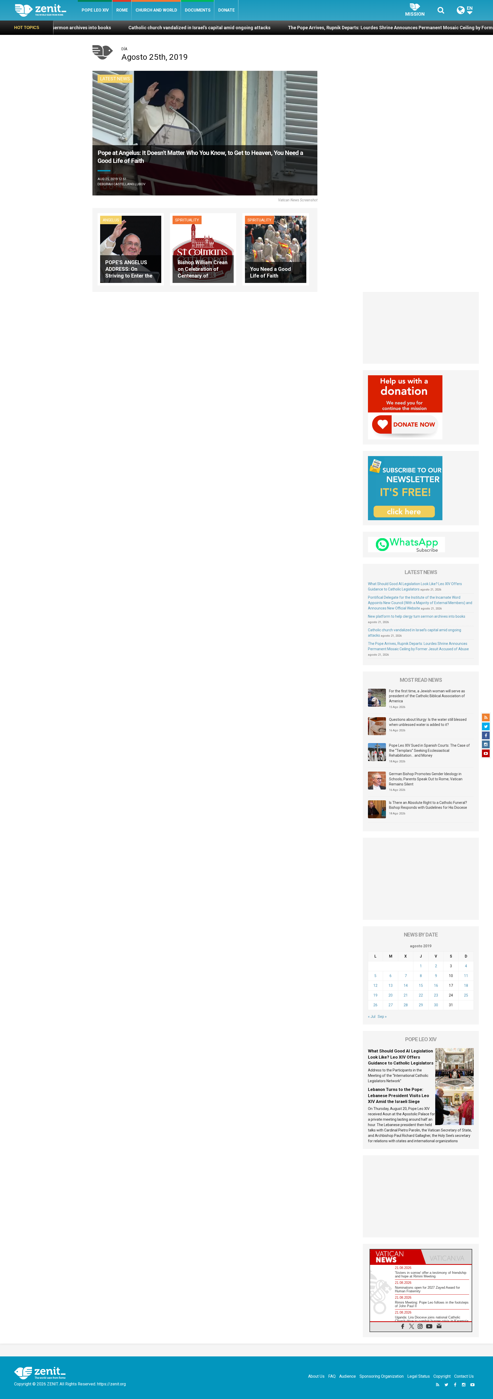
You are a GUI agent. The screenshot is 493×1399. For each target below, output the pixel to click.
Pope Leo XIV (95, 10)
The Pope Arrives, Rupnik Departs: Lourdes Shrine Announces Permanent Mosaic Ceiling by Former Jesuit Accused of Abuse (337, 27)
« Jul (371, 1016)
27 (390, 1005)
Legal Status (418, 1376)
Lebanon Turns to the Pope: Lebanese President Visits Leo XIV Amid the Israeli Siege (398, 1095)
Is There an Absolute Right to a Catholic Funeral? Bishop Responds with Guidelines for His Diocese (428, 805)
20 (390, 995)
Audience (347, 1376)
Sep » (382, 1016)
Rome (122, 10)
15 (421, 985)
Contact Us (464, 1376)
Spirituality (187, 220)
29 (421, 1005)
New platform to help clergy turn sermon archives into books (416, 616)
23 (436, 995)
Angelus (111, 220)
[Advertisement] (421, 328)
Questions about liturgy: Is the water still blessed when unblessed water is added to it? (428, 722)
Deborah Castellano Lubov (121, 184)
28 (406, 1005)
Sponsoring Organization (381, 1376)
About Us (316, 1376)
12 (375, 985)
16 (436, 985)
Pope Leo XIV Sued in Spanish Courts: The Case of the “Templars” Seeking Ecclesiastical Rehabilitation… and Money (429, 750)
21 (406, 995)
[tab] (395, 1256)
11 (466, 976)
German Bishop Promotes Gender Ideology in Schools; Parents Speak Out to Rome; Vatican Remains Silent (425, 779)
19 (375, 995)
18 (466, 985)
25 (466, 995)
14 (406, 985)
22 (421, 995)
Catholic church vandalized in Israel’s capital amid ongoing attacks (118, 27)
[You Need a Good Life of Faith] (275, 249)
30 (436, 1005)
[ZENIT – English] (46, 10)
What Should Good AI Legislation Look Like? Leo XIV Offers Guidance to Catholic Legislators (400, 1057)
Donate (226, 10)
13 (390, 985)
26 (375, 1005)
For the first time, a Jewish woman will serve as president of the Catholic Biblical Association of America (427, 696)
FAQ (332, 1376)
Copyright (442, 1376)
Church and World (156, 10)
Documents (198, 10)
